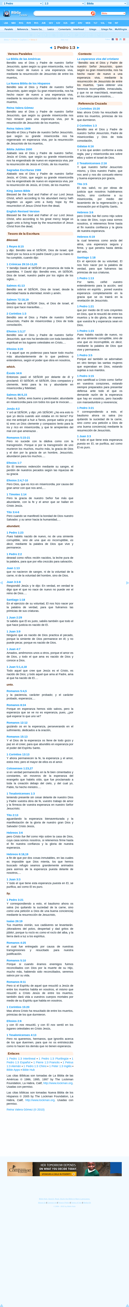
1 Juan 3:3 (13, 879)
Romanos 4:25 (16, 942)
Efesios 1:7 (14, 462)
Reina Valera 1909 (19, 128)
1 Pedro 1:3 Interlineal (21, 1058)
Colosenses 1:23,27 (20, 768)
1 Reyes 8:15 (15, 246)
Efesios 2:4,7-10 (17, 480)
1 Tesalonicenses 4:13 (21, 1035)
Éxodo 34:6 (14, 373)
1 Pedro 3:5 (84, 355)
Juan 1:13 (13, 568)
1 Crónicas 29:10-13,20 (22, 264)
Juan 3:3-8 (14, 582)
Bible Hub (28, 1069)
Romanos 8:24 (16, 705)
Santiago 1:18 (16, 599)
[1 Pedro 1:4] (125, 589)
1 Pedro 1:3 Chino (34, 1066)
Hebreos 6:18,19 (17, 854)
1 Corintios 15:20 (18, 1007)
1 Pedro (14, 40)
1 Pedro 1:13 (85, 278)
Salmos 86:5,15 (17, 394)
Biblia (6, 40)
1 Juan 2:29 (14, 617)
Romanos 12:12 (17, 722)
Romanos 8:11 (16, 981)
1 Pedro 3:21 (15, 899)
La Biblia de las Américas (24, 59)
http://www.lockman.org (58, 1083)
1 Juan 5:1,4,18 (17, 666)
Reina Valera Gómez (20, 107)
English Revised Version (23, 211)
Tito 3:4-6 (13, 512)
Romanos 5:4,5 (17, 691)
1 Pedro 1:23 (15, 532)
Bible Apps (13, 1069)
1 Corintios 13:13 (18, 754)
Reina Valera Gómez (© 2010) (26, 1109)
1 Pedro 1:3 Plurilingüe (53, 1058)
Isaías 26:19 (14, 921)
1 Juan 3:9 (13, 631)
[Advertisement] (64, 1137)
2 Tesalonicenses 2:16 (92, 163)
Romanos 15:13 (17, 736)
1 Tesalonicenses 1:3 (21, 793)
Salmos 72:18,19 (18, 299)
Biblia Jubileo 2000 (19, 149)
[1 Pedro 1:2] (4, 589)
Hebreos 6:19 (86, 236)
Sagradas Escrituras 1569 (24, 170)
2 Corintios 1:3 (16, 313)
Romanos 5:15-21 (18, 437)
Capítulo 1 (24, 40)
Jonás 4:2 (13, 408)
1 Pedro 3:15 (85, 376)
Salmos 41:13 (16, 285)
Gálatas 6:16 (85, 146)
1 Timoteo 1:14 (16, 494)
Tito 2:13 (12, 815)
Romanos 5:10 (16, 960)
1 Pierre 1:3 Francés (46, 1062)
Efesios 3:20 (15, 349)
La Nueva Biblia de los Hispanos (28, 83)
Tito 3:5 (82, 184)
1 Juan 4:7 (13, 649)
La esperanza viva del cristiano (98, 59)
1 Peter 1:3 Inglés (60, 1066)
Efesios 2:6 (14, 1021)
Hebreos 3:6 (15, 832)
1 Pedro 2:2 (14, 554)
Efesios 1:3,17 (16, 331)
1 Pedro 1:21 (85, 306)
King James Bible (18, 190)
